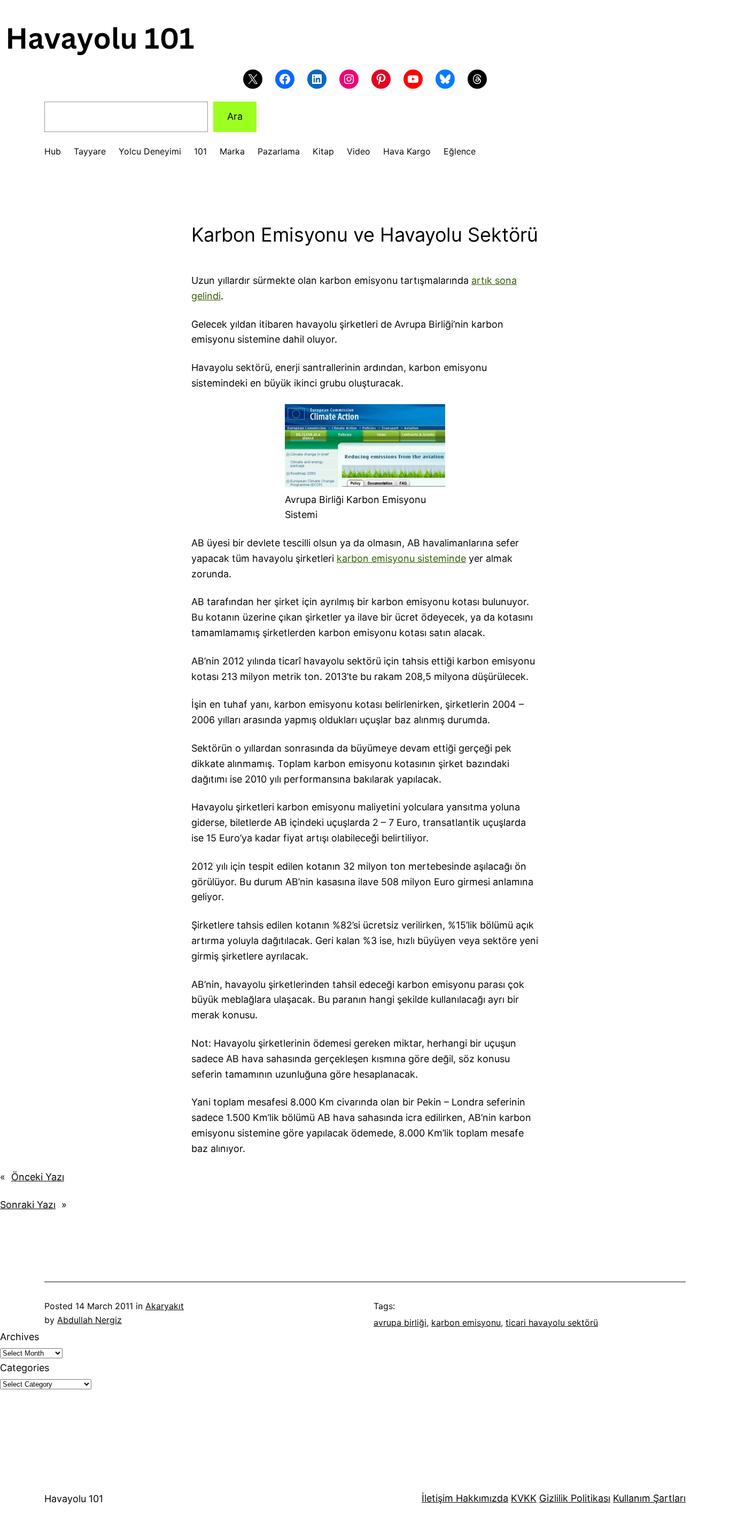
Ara (235, 116)
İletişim (437, 1498)
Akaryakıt (164, 1306)
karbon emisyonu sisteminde (401, 558)
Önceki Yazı (37, 1176)
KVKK (524, 1498)
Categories (24, 1367)
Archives (19, 1336)
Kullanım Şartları (649, 1498)
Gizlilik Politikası (574, 1498)
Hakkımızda (480, 1498)
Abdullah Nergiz (89, 1320)
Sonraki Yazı (28, 1204)
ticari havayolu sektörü (552, 1322)
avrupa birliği (400, 1322)
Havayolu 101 (73, 1498)
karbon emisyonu (466, 1322)
